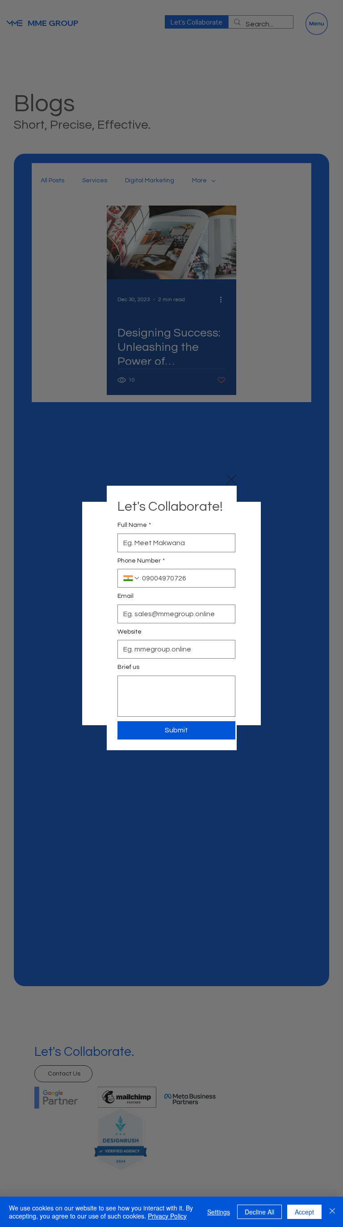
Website (129, 632)
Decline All (259, 1211)
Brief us (128, 667)
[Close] (332, 1212)
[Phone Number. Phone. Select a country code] (131, 578)
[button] (231, 479)
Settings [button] (218, 1211)
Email (125, 596)
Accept (304, 1211)
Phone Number (141, 561)
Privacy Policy (167, 1215)
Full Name (134, 525)
